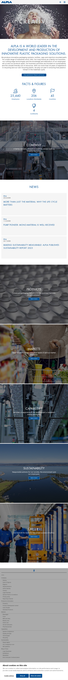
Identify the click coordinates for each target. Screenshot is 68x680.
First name (4, 323)
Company (3, 337)
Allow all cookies (36, 676)
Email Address (5, 315)
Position (4, 345)
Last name (4, 330)
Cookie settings (9, 676)
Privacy (4, 352)
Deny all (22, 676)
